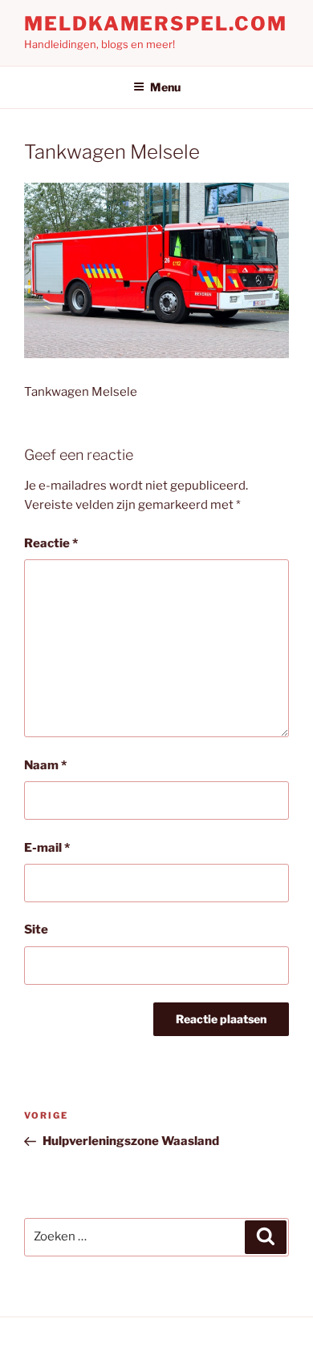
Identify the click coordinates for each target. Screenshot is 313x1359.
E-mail (47, 848)
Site (36, 929)
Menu (165, 87)
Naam (45, 765)
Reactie (51, 543)
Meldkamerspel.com (155, 23)
